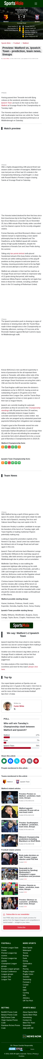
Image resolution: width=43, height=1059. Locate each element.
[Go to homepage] (14, 3)
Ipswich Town (6, 103)
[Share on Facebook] (10, 761)
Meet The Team (29, 1023)
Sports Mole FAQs (30, 1015)
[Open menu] (36, 3)
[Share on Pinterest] (36, 761)
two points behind (17, 253)
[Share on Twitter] (17, 761)
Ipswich (37, 21)
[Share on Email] (29, 761)
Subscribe (21, 927)
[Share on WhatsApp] (4, 761)
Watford (5, 21)
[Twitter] (15, 709)
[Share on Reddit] (23, 761)
